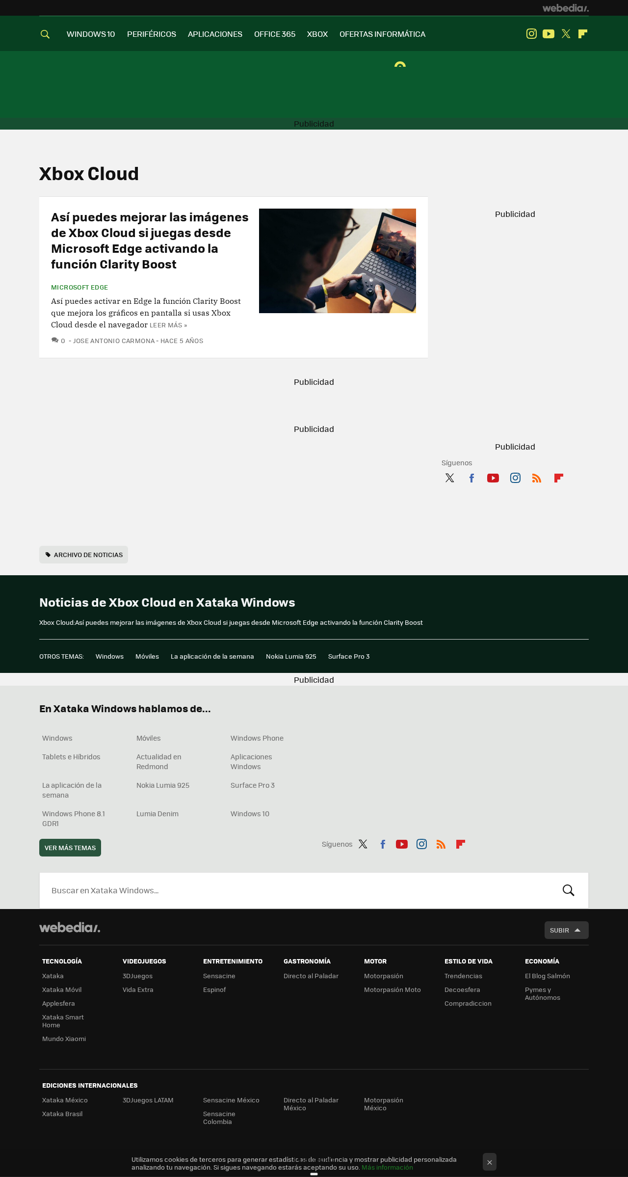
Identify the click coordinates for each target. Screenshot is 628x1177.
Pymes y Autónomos (542, 993)
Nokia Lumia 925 (291, 656)
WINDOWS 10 (91, 33)
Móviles (147, 656)
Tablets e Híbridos (71, 756)
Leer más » (168, 324)
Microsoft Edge (79, 287)
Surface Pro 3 (348, 656)
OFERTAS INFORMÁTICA (382, 33)
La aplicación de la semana (212, 656)
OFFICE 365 (274, 33)
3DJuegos (138, 975)
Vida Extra (138, 989)
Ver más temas (70, 847)
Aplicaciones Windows (251, 761)
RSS (537, 476)
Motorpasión (383, 975)
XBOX (317, 33)
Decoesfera (462, 989)
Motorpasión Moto (392, 989)
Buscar (568, 890)
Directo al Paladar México (311, 1103)
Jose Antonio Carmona (114, 340)
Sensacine (219, 975)
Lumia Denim (157, 813)
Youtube (548, 34)
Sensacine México (231, 1099)
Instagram (531, 34)
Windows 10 (250, 813)
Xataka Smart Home (63, 1020)
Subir (559, 930)
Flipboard (583, 34)
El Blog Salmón (547, 975)
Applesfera (58, 1003)
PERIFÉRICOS (151, 33)
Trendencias (463, 975)
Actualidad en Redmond (159, 761)
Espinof (214, 989)
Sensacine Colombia (219, 1117)
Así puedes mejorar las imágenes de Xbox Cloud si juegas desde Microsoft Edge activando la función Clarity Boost (150, 239)
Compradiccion (468, 1003)
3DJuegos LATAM (148, 1099)
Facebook (471, 476)
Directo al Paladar (311, 975)
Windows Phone (257, 738)
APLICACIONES (215, 33)
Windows (110, 656)
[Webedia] (566, 8)
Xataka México (65, 1099)
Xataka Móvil (61, 989)
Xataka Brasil (62, 1113)
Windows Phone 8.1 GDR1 (73, 818)
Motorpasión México (383, 1103)
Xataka (53, 975)
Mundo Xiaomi (64, 1038)
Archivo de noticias (88, 554)
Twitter (566, 34)
